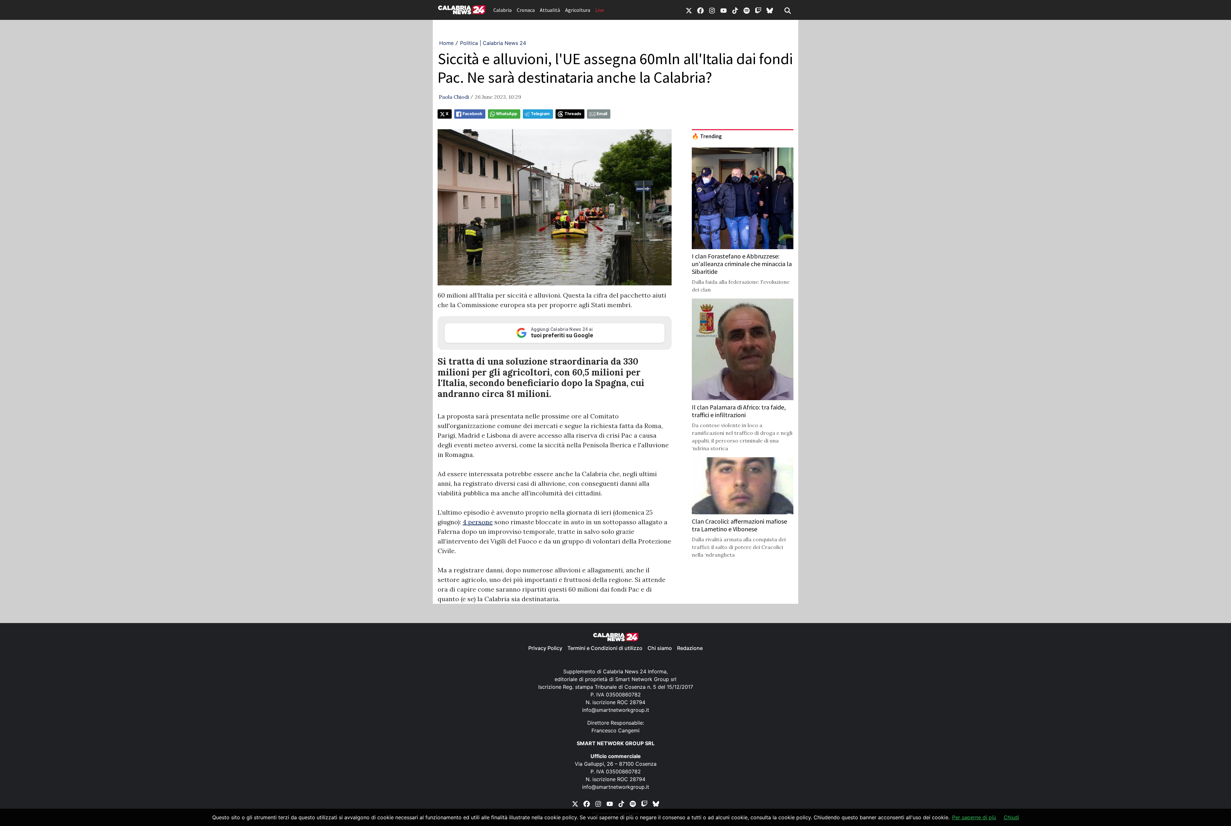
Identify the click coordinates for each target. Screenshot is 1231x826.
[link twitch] (758, 10)
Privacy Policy (545, 648)
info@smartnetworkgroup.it (615, 710)
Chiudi (1011, 817)
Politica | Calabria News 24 (493, 43)
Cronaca (526, 10)
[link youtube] (723, 10)
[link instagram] (712, 10)
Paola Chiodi (454, 97)
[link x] (689, 10)
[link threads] (769, 10)
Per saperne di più (974, 817)
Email (602, 113)
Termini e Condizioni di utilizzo (604, 648)
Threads (573, 113)
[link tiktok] (735, 10)
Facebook (472, 113)
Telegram (540, 113)
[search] (787, 10)
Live (599, 10)
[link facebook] (700, 10)
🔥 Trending (707, 136)
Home (446, 43)
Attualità (550, 10)
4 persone (478, 522)
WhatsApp (506, 113)
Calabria (502, 10)
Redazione (690, 648)
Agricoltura (577, 10)
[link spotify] (746, 10)
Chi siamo (660, 648)
